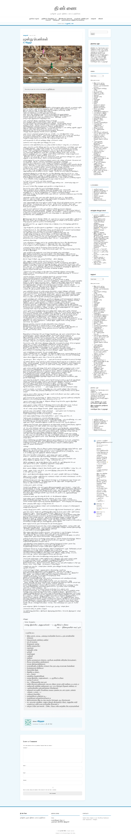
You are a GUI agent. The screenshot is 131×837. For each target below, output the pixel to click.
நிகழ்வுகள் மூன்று (33, 644)
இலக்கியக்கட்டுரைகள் (65, 19)
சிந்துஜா (28, 43)
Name (24, 765)
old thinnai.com (100, 57)
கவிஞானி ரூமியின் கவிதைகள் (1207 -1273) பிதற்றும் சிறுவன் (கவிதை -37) (52, 686)
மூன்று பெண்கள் (98, 128)
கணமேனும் (31, 654)
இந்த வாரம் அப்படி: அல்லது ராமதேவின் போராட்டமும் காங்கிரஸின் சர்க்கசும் (101, 85)
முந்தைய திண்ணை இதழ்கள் (60, 822)
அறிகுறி (30, 656)
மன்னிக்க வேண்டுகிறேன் (35, 676)
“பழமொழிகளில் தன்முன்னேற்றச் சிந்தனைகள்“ (42, 688)
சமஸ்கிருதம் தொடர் (57, 820)
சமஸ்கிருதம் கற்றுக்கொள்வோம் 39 (39, 698)
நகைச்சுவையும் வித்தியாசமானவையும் (73, 20)
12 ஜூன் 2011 (50, 89)
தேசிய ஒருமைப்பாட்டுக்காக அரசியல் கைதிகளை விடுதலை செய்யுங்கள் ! (52, 660)
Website (24, 780)
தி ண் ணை (65, 8)
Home (52, 818)
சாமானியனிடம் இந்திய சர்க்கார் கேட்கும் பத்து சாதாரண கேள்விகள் (51, 666)
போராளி (104, 249)
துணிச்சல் (96, 248)
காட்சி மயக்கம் (32, 642)
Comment (25, 748)
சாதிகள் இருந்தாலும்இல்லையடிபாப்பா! (102, 215)
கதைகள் (93, 19)
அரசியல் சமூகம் (34, 19)
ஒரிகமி (29, 652)
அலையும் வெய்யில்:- (33, 694)
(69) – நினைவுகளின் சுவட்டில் (69, 627)
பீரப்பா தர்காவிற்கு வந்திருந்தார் (38, 662)
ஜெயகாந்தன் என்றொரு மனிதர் (37, 640)
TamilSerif (96, 407)
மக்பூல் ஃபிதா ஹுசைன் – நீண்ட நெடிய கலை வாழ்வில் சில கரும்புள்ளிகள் (53, 706)
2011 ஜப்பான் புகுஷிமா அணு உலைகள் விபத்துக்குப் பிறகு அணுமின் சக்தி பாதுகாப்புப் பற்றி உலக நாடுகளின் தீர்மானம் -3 (52, 703)
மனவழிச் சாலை (32, 650)
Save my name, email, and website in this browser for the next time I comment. (39, 790)
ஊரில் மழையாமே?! (33, 646)
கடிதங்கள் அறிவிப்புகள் (81, 19)
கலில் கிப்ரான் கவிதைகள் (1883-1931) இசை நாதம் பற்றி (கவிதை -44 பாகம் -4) (53, 684)
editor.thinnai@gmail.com (100, 52)
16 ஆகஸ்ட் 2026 (69, 23)
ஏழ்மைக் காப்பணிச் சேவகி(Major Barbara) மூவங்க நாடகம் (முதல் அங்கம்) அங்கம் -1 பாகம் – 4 (101, 148)
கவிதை (29, 658)
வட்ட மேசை (31, 674)
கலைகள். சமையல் (98, 196)
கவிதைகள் (56, 20)
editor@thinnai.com (94, 51)
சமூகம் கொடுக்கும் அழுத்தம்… (99, 230)
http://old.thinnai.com (95, 403)
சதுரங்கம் (30, 648)
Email (24, 773)
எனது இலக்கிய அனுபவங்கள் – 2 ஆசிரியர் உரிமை (46, 625)
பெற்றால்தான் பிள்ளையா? (35, 668)
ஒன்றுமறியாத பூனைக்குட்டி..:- (36, 696)
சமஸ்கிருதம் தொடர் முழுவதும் (99, 409)
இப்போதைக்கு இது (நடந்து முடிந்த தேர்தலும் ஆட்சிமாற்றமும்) (48, 700)
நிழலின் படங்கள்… (33, 672)
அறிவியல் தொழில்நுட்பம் (48, 19)
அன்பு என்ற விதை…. (99, 258)
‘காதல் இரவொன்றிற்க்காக (36, 664)
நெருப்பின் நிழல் (32, 670)
